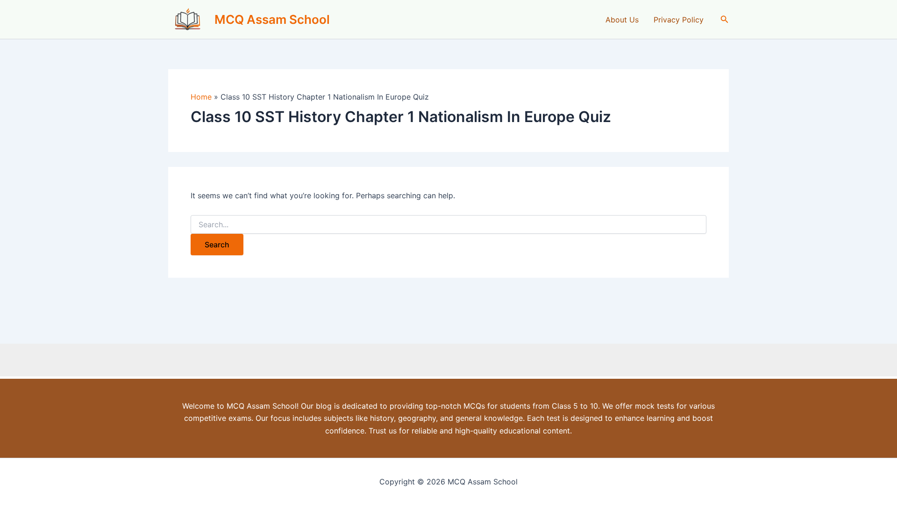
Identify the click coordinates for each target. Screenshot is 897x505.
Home (201, 96)
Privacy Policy (679, 19)
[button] (724, 19)
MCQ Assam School (272, 19)
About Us (622, 19)
